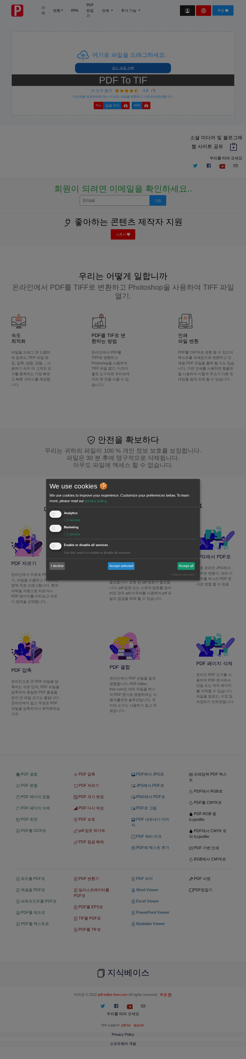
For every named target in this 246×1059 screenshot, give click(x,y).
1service (72, 520)
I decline (57, 566)
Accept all (186, 566)
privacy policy (95, 501)
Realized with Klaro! (183, 574)
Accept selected (121, 566)
